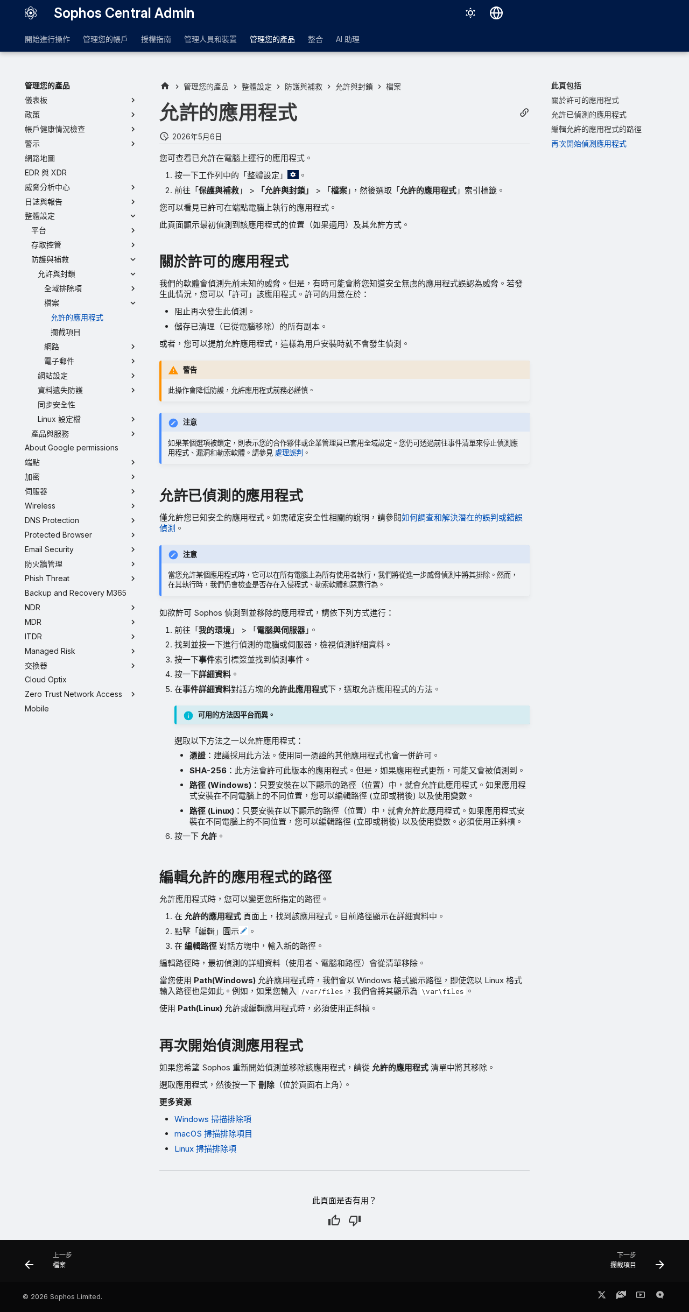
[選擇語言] (496, 13)
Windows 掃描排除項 (212, 1119)
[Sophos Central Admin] (30, 13)
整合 (315, 39)
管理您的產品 (272, 39)
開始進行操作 (47, 39)
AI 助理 (348, 39)
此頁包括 (566, 85)
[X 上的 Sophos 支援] (601, 1297)
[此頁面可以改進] (355, 1220)
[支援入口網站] (621, 1297)
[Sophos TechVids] (640, 1297)
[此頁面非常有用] (334, 1220)
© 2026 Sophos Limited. (62, 1297)
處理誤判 (289, 452)
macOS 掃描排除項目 (213, 1133)
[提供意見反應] (660, 1297)
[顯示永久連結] (524, 112)
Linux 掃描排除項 (205, 1149)
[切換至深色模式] (470, 13)
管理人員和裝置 (210, 39)
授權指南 (156, 39)
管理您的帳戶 (105, 39)
